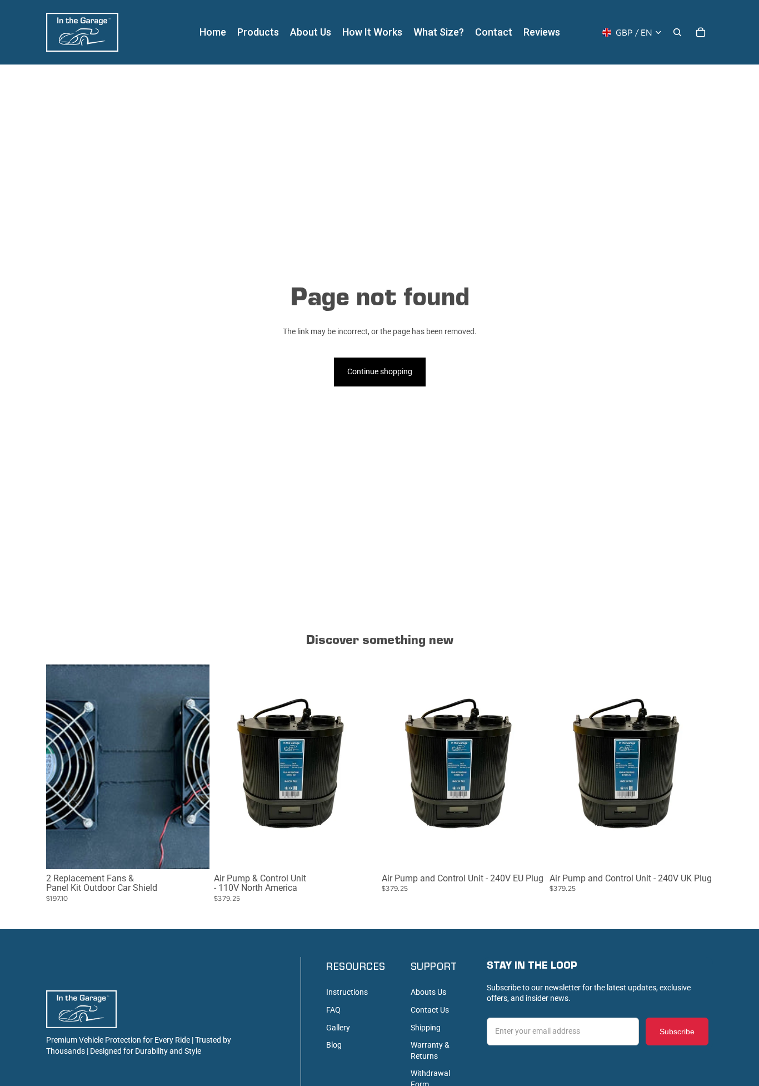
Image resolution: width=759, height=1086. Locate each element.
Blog (334, 1044)
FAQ (333, 1009)
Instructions (347, 992)
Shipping (426, 1027)
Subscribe (677, 1031)
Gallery (338, 1027)
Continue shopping (379, 371)
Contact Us (430, 1009)
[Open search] (677, 32)
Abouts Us (428, 992)
